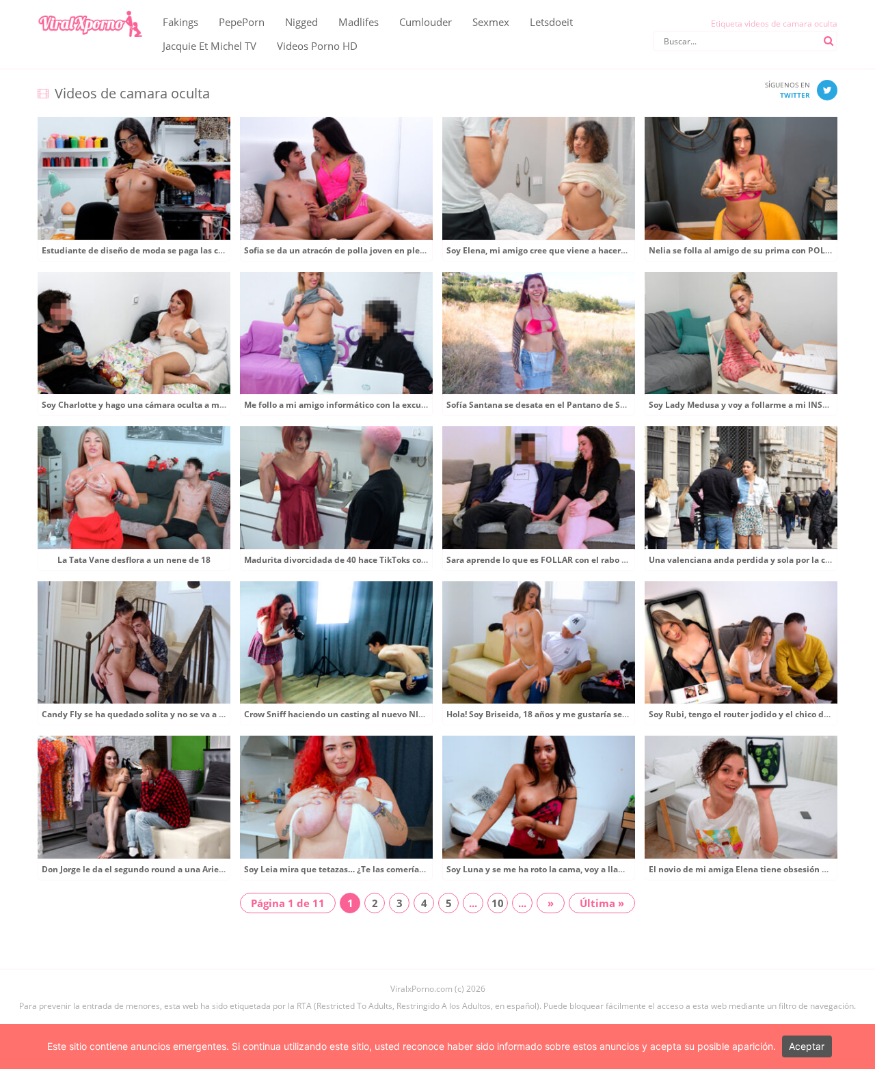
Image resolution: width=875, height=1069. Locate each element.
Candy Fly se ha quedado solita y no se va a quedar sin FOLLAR (169, 714)
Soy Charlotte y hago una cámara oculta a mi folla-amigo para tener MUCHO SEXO (207, 405)
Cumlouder (425, 22)
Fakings (180, 22)
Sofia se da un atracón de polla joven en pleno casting (352, 250)
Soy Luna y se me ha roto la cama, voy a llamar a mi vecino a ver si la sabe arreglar (612, 869)
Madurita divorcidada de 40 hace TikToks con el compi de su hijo (374, 560)
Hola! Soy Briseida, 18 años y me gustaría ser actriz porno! (562, 714)
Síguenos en (787, 90)
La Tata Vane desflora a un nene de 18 (134, 560)
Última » (602, 903)
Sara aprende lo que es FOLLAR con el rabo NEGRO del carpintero (578, 560)
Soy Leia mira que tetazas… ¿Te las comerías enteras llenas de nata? (382, 869)
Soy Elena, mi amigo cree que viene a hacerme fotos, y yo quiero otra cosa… (598, 250)
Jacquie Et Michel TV (209, 46)
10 (498, 903)
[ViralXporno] (90, 10)
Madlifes (358, 22)
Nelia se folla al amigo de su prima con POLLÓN (746, 250)
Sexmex (490, 22)
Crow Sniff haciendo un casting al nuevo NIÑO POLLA (352, 714)
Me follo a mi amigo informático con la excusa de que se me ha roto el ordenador (407, 405)
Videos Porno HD (317, 46)
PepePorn (242, 22)
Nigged (301, 22)
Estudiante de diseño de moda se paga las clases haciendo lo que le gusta (191, 250)
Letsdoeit (551, 22)
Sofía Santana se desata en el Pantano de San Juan (548, 405)
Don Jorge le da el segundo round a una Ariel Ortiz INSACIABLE (168, 869)
